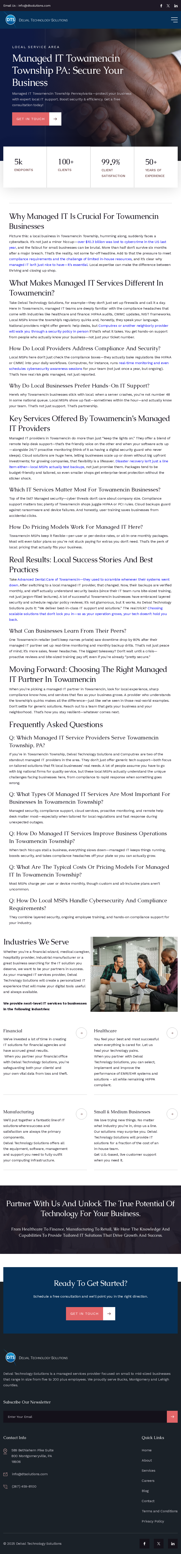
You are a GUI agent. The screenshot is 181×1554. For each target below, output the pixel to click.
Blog (145, 1491)
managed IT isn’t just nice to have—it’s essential (48, 265)
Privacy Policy (153, 1521)
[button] (170, 20)
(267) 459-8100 (24, 1486)
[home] (36, 20)
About (147, 1460)
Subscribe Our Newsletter (27, 1402)
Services (148, 1470)
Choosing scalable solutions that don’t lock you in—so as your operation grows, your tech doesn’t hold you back (88, 614)
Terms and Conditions (160, 1511)
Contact (148, 1501)
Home (147, 1450)
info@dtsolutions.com (30, 1474)
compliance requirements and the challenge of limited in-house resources (70, 259)
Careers (148, 1481)
